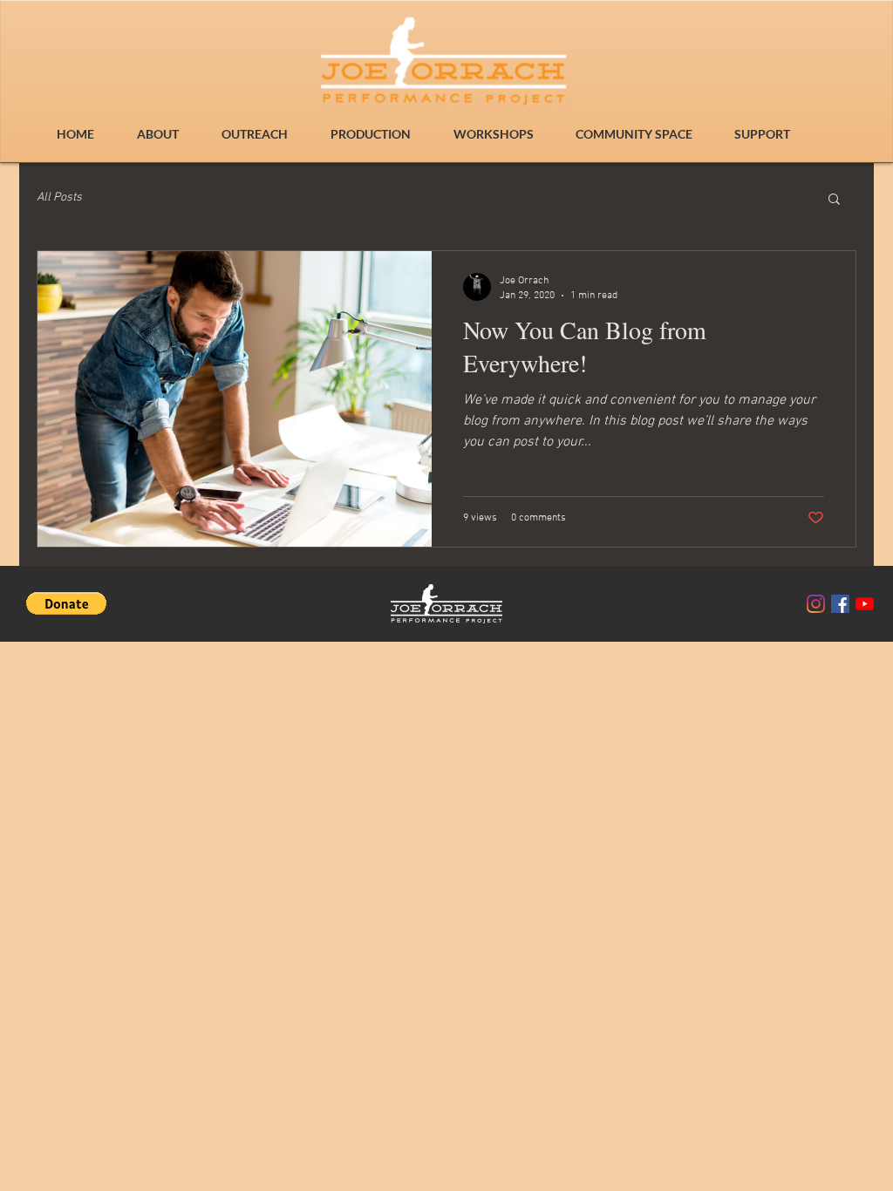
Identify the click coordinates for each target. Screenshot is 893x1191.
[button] (834, 200)
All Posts (59, 197)
